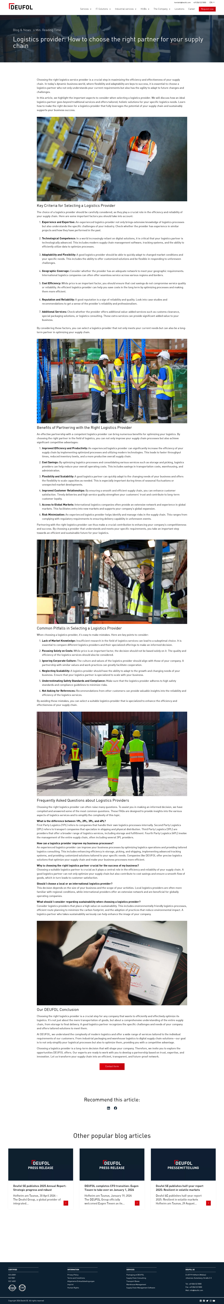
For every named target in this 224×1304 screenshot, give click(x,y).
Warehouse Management (136, 1285)
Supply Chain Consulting (136, 1278)
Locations (179, 9)
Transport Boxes (132, 1281)
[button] (90, 9)
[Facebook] (204, 1301)
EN (211, 3)
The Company (161, 9)
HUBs (144, 9)
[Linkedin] (200, 1301)
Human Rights (73, 1288)
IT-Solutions (102, 9)
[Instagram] (210, 1301)
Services (84, 9)
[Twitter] (207, 1301)
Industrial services (124, 9)
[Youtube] (214, 1301)
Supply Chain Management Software (140, 1288)
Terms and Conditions (76, 1278)
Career (191, 9)
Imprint (70, 1285)
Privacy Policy (72, 1275)
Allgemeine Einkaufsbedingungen (80, 1281)
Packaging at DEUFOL (135, 1275)
